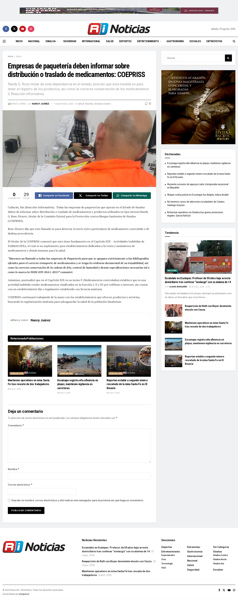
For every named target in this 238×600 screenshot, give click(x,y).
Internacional (91, 41)
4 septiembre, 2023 (63, 103)
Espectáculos (168, 555)
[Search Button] (234, 41)
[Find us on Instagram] (31, 29)
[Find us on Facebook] (6, 29)
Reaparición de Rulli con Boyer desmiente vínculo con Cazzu (117, 561)
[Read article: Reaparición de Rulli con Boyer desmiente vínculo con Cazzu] (173, 310)
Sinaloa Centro (102, 103)
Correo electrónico (20, 484)
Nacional (34, 41)
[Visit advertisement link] (119, 10)
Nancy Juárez (40, 103)
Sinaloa (50, 41)
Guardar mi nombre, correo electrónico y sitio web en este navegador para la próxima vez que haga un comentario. (77, 500)
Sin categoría (221, 547)
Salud (110, 41)
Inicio (19, 41)
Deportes (125, 41)
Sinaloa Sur (17, 373)
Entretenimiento (148, 41)
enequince (24, 594)
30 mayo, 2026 (197, 287)
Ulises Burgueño (178, 287)
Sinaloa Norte (220, 559)
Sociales (195, 41)
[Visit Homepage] (119, 29)
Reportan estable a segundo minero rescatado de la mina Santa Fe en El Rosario (127, 384)
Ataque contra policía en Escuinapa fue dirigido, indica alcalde (198, 194)
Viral (163, 568)
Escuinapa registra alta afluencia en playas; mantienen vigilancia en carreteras (77, 384)
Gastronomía (175, 41)
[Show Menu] (4, 41)
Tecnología (166, 563)
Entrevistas (214, 41)
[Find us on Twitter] (14, 29)
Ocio (163, 559)
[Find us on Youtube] (22, 29)
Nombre (14, 469)
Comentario (16, 425)
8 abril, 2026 (15, 389)
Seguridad (69, 41)
